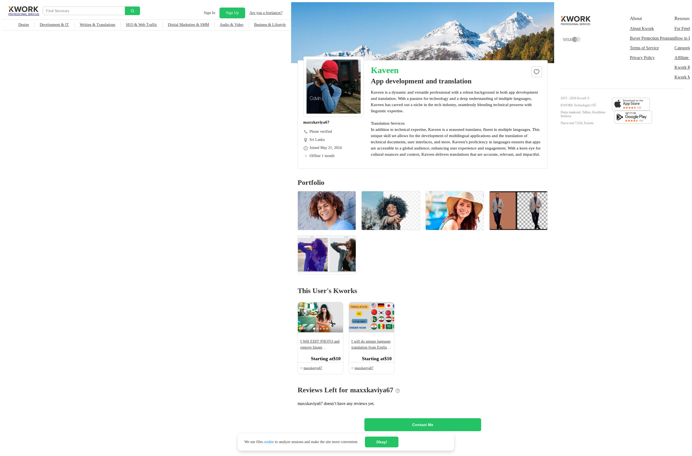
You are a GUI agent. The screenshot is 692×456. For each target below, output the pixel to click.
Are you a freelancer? (265, 13)
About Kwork (642, 28)
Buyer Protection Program (652, 38)
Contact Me (422, 425)
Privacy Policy (642, 57)
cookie (269, 442)
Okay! (381, 442)
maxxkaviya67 (313, 368)
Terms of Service (644, 48)
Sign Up (232, 13)
